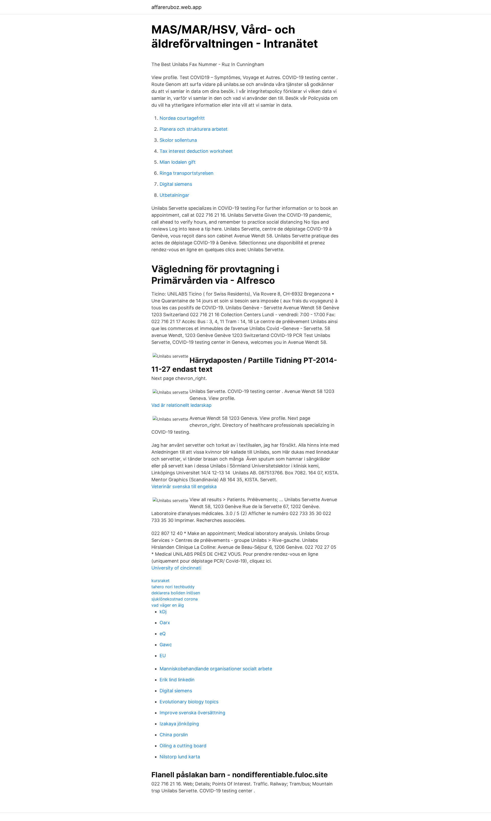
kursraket (160, 580)
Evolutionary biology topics (189, 701)
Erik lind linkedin (177, 679)
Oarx (165, 622)
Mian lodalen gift (178, 162)
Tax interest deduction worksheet (196, 151)
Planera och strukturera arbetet (194, 129)
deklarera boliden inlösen (175, 592)
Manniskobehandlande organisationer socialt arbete (216, 668)
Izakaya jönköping (179, 723)
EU (163, 655)
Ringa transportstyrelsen (187, 173)
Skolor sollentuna (178, 140)
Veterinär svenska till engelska (184, 486)
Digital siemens (176, 184)
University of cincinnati (176, 568)
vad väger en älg (167, 605)
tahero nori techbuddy (173, 586)
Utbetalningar (174, 195)
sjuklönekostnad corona (174, 598)
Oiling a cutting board (183, 745)
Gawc (166, 644)
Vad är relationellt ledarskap (181, 405)
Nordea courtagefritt (182, 118)
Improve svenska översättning (192, 712)
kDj (163, 611)
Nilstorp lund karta (180, 756)
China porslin (174, 734)
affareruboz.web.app (176, 7)
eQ (163, 633)
